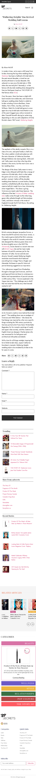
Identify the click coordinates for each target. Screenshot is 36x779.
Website (4, 408)
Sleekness (5, 76)
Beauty (13, 612)
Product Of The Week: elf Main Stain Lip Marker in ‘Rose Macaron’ (21, 522)
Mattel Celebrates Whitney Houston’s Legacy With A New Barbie (20, 558)
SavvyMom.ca (7, 508)
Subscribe (31, 763)
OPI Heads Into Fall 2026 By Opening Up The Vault (20, 568)
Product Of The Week (9, 491)
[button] (9, 28)
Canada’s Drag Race (9, 497)
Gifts (4, 500)
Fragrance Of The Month (10, 488)
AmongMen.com (7, 505)
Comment (6, 370)
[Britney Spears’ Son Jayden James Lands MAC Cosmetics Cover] (18, 604)
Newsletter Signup (6, 1)
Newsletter (6, 502)
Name (4, 393)
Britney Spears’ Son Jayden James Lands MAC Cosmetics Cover (21, 534)
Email (4, 401)
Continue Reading (18, 678)
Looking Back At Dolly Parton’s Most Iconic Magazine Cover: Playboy (22, 545)
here (15, 93)
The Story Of (6, 486)
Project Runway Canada (10, 494)
